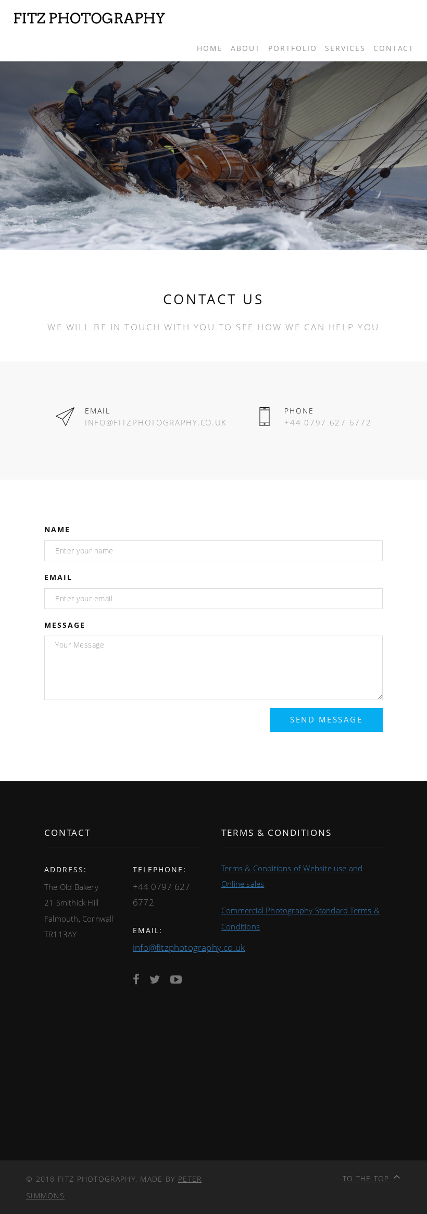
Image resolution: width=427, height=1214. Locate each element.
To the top (366, 1178)
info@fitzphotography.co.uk (189, 947)
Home (210, 48)
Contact (393, 48)
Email (58, 577)
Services (345, 48)
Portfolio (292, 48)
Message (64, 625)
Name (57, 529)
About (245, 48)
